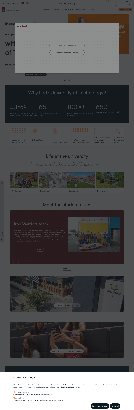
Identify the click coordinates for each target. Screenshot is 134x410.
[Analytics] (15, 398)
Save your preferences (100, 406)
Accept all (115, 406)
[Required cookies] (15, 392)
